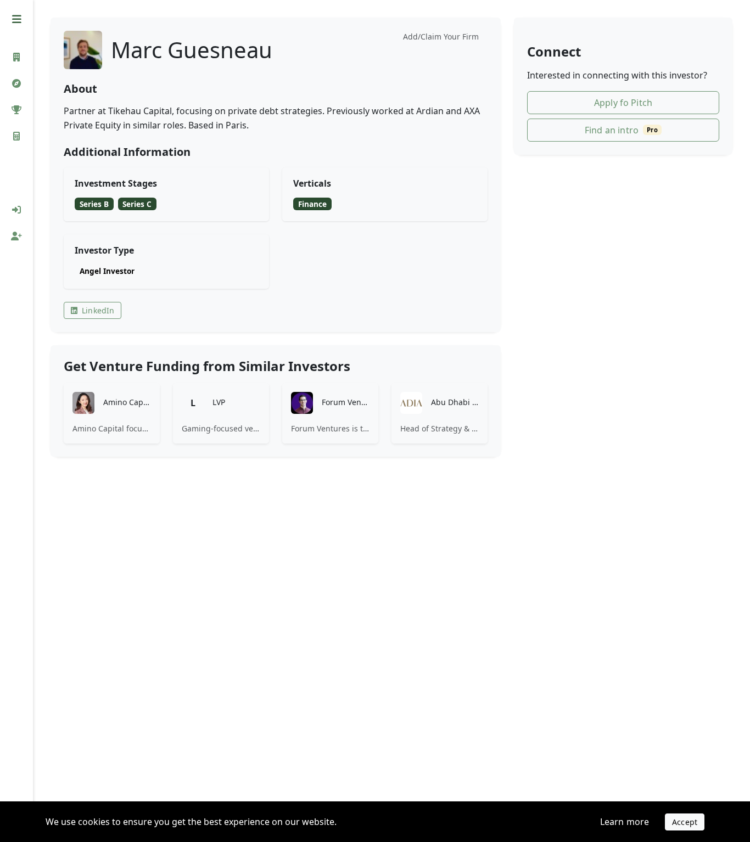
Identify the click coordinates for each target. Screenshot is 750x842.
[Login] (16, 210)
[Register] (16, 236)
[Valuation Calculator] (16, 136)
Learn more (625, 822)
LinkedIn (98, 310)
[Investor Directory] (16, 57)
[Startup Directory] (16, 83)
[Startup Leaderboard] (16, 110)
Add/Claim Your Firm (441, 36)
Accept (684, 822)
